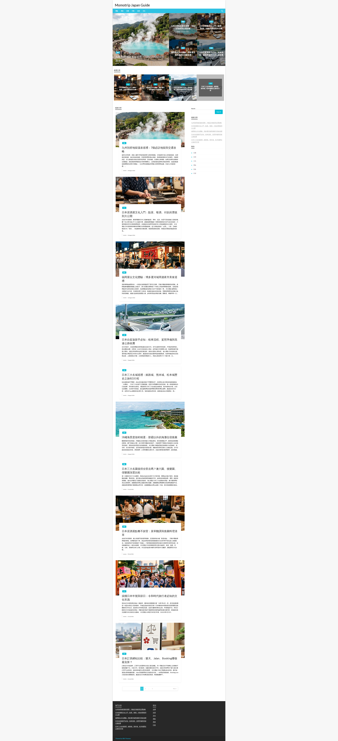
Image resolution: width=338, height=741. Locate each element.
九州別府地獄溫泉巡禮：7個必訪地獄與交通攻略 (139, 58)
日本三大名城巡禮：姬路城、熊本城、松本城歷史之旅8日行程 (182, 88)
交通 (127, 11)
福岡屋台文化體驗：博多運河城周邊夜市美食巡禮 (183, 53)
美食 (122, 11)
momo (117, 63)
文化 (144, 11)
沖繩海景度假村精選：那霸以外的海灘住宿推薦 (149, 437)
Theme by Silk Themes (123, 738)
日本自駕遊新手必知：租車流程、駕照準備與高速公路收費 (211, 53)
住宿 (138, 11)
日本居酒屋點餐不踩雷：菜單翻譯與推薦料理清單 (149, 532)
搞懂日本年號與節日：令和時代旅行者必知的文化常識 (149, 597)
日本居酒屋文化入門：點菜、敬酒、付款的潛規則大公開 (211, 27)
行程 (133, 11)
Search (193, 108)
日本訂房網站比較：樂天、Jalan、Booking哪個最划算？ (149, 660)
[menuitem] (116, 11)
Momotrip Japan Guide (132, 5)
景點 (116, 11)
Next (174, 688)
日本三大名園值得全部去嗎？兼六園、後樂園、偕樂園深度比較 (149, 470)
